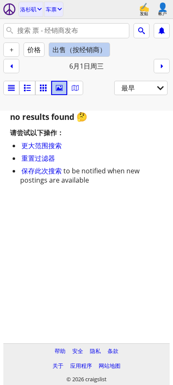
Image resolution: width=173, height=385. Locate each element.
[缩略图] (27, 88)
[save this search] (162, 30)
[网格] (43, 88)
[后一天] (162, 66)
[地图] (75, 88)
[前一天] (11, 66)
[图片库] (59, 88)
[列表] (11, 88)
